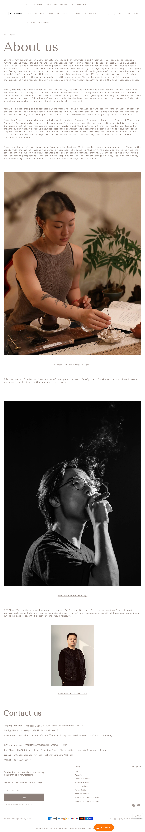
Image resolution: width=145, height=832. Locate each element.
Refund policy (42, 828)
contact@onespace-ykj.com (17, 818)
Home (5, 35)
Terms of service (69, 828)
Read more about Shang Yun (72, 693)
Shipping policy (84, 828)
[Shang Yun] (72, 691)
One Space (129, 818)
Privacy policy (54, 828)
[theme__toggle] (109, 13)
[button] (117, 13)
